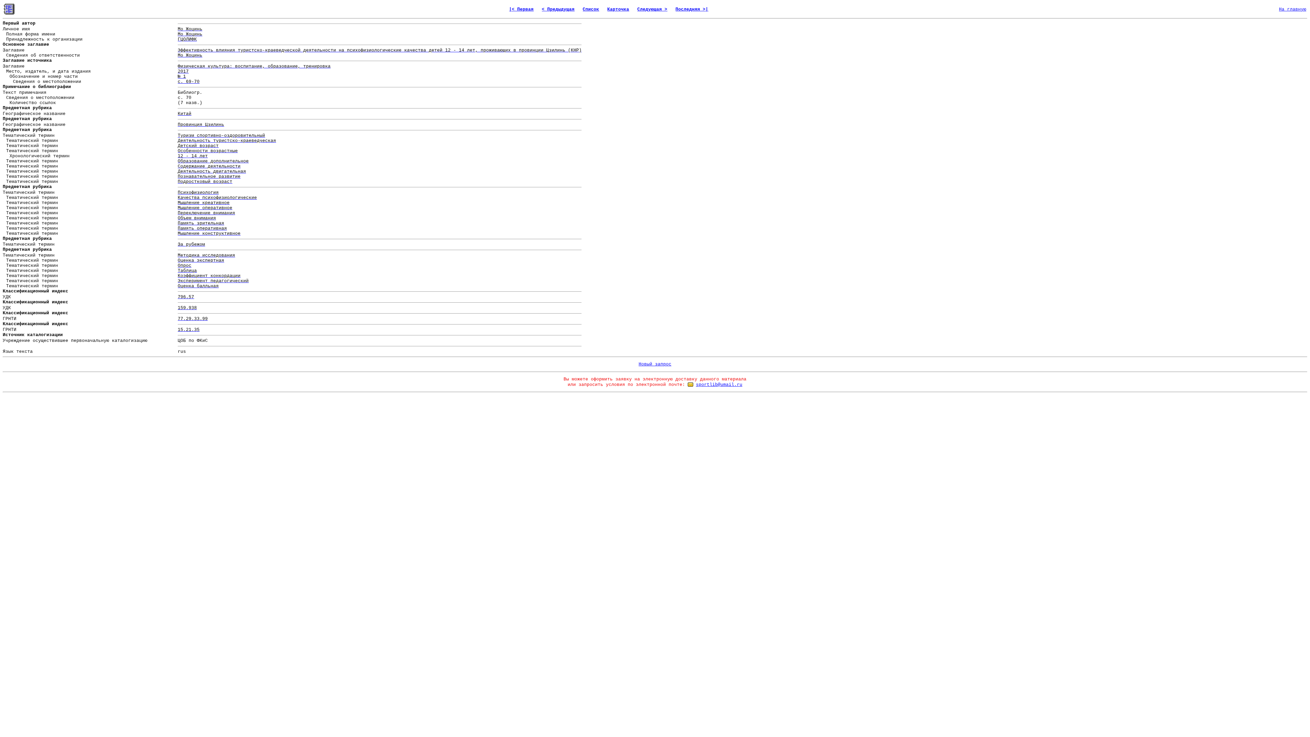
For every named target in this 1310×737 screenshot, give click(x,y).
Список (591, 9)
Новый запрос (655, 364)
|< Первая (521, 9)
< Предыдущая (558, 9)
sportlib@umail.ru (719, 384)
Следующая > (652, 9)
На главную (1292, 9)
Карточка (618, 9)
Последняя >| (691, 9)
